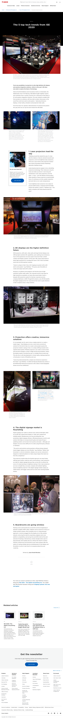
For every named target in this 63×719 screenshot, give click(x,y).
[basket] (60, 2)
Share (31, 564)
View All (56, 607)
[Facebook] (48, 713)
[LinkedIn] (54, 713)
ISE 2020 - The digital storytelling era (30, 582)
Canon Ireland (4, 713)
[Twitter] (57, 713)
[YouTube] (60, 713)
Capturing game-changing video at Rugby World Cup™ (24, 625)
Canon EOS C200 (43, 392)
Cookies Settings (29, 710)
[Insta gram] (51, 713)
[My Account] (57, 2)
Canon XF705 (44, 393)
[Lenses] (19, 5)
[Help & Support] (48, 5)
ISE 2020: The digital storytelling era (9, 625)
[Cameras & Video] (15, 5)
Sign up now (31, 664)
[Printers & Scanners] (30, 5)
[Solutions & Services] (40, 5)
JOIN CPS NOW (17, 180)
